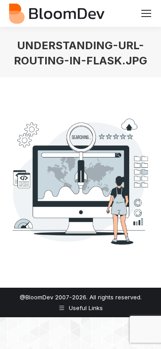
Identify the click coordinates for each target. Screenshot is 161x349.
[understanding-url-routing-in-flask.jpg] (80, 180)
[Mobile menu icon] (146, 13)
